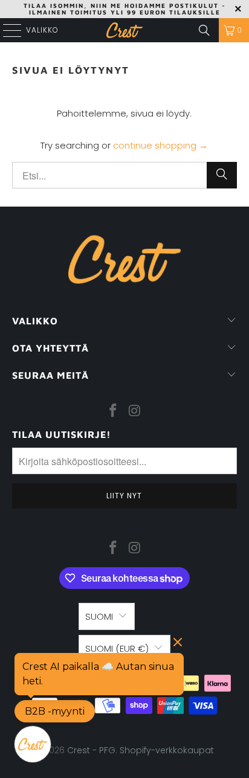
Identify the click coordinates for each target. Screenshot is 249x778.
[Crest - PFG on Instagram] (135, 411)
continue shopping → (160, 145)
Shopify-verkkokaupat (167, 750)
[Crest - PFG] (124, 30)
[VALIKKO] (7, 30)
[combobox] (124, 175)
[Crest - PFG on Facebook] (113, 411)
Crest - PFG (91, 750)
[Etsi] (204, 30)
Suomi (99, 616)
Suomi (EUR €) (117, 648)
